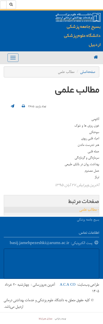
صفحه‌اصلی (87, 72)
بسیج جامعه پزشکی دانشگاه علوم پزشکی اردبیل (82, 35)
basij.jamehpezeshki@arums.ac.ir (39, 243)
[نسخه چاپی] (23, 106)
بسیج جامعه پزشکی (88, 219)
